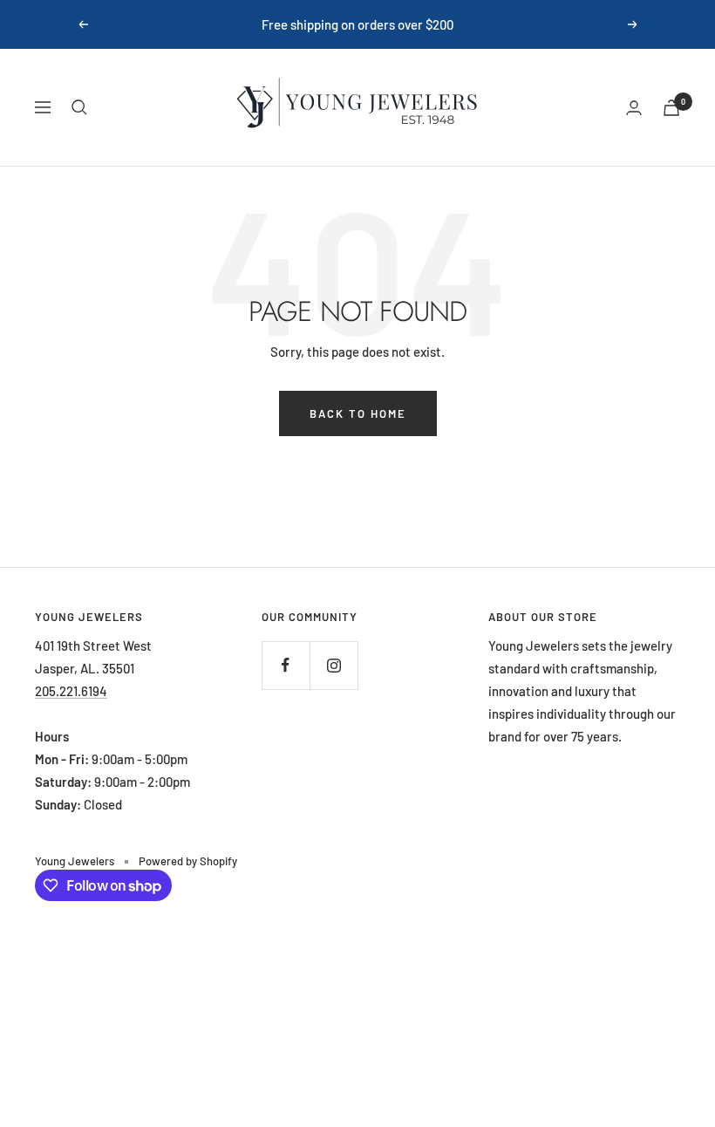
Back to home (358, 413)
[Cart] (671, 107)
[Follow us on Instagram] (334, 665)
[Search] (79, 107)
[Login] (634, 107)
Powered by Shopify (188, 861)
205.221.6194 (71, 691)
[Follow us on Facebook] (286, 665)
